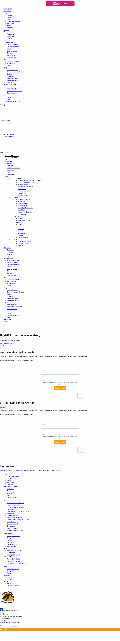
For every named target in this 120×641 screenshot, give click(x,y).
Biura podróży (11, 63)
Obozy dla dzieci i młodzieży (15, 72)
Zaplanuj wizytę (8, 42)
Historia (9, 15)
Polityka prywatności (13, 561)
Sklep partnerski (12, 93)
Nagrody (9, 17)
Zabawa (16, 197)
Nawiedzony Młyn (23, 206)
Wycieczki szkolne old (14, 550)
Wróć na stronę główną (7, 344)
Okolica (9, 53)
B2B (5, 87)
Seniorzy (9, 74)
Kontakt (6, 95)
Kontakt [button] (6, 311)
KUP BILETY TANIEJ (13, 260)
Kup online (7, 575)
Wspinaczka (21, 233)
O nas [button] (5, 159)
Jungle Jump (21, 201)
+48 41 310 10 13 (9, 136)
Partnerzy (10, 19)
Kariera (9, 25)
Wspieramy (10, 28)
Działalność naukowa (13, 21)
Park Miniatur (22, 189)
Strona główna (8, 9)
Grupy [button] (5, 288)
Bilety (5, 59)
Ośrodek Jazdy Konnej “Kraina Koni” (18, 520)
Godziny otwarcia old (13, 536)
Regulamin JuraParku (13, 559)
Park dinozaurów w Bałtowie (26, 182)
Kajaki (19, 227)
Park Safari (10, 509)
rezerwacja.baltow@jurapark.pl (9, 622)
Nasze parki (10, 23)
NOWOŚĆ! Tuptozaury (24, 199)
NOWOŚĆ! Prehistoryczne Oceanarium (29, 180)
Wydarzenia (10, 36)
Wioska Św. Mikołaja (24, 243)
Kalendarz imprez (12, 497)
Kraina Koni (21, 231)
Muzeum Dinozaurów (24, 185)
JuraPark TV (11, 38)
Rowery (20, 225)
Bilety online (7, 319)
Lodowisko (21, 246)
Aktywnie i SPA (18, 222)
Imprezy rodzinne (12, 80)
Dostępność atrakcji (13, 47)
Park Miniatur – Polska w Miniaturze (18, 511)
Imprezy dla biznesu (13, 78)
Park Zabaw (21, 210)
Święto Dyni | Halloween (25, 208)
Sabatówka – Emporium (25, 212)
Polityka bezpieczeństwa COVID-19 (18, 563)
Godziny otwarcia (12, 44)
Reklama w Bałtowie (13, 101)
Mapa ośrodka (11, 57)
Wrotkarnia (21, 229)
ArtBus (20, 218)
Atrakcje (6, 30)
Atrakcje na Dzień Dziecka (15, 530)
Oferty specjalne (12, 51)
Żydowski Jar (22, 193)
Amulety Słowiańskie (24, 220)
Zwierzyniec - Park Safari (25, 187)
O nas (5, 13)
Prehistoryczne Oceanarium (15, 507)
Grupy (5, 68)
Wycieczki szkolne (12, 70)
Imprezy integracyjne (10, 84)
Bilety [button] (5, 277)
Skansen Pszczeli (23, 195)
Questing (20, 235)
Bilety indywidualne (13, 61)
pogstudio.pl (13, 626)
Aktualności (10, 34)
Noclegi (9, 49)
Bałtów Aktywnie (12, 528)
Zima (15, 239)
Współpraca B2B (12, 89)
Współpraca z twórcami (14, 91)
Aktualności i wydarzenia (11, 487)
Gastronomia (11, 55)
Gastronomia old (12, 544)
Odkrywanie (17, 178)
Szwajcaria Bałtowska (24, 241)
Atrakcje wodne (22, 214)
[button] (4, 152)
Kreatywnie (17, 216)
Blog (8, 40)
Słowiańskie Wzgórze (24, 191)
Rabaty (9, 65)
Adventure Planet (23, 203)
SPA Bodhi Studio (23, 237)
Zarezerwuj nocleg (9, 82)
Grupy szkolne (11, 281)
